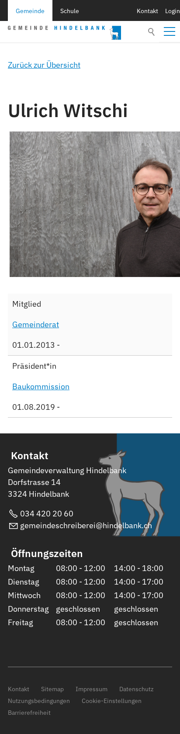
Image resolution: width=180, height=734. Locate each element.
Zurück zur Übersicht (44, 65)
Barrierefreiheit (29, 712)
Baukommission (40, 386)
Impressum (91, 689)
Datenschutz (136, 689)
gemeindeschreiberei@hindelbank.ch (86, 525)
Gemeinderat (35, 324)
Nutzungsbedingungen (39, 700)
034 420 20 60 (46, 514)
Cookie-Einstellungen (112, 700)
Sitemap (52, 689)
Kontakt (147, 11)
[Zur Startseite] (64, 33)
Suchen (152, 32)
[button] (170, 31)
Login (172, 11)
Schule (69, 11)
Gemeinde (30, 11)
